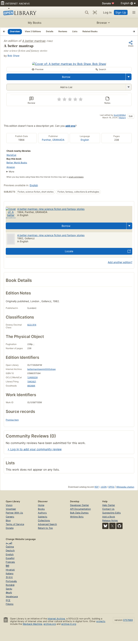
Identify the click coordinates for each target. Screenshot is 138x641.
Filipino (9, 604)
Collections (44, 520)
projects (100, 621)
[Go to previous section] (4, 31)
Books (41, 509)
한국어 (9, 577)
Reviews (62, 31)
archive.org (49, 624)
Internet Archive (56, 618)
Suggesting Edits (111, 512)
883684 (31, 385)
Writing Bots (77, 516)
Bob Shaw (13, 55)
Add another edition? (120, 262)
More (11, 171)
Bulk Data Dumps (79, 512)
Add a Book (108, 516)
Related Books (90, 31)
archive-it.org (68, 624)
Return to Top (45, 528)
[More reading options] (128, 77)
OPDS (111, 487)
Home (41, 505)
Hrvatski (10, 569)
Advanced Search (47, 524)
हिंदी (7, 566)
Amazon (10, 167)
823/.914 (31, 324)
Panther (46, 139)
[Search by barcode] (94, 12)
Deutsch (10, 550)
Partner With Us (14, 512)
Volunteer (11, 509)
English (85, 139)
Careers (10, 516)
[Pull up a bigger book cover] (69, 64)
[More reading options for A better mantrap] (128, 87)
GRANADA (58, 139)
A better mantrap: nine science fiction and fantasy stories (50, 208)
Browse (102, 22)
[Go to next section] (134, 31)
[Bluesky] (105, 526)
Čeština (10, 546)
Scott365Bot (120, 115)
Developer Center (79, 505)
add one (70, 125)
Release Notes (110, 520)
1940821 (31, 381)
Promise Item (12, 419)
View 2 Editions (33, 31)
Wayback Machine (32, 624)
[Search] (87, 12)
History (122, 117)
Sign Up (120, 12)
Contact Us (108, 509)
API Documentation (80, 509)
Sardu (9, 588)
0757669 (128, 620)
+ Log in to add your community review (35, 449)
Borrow (66, 76)
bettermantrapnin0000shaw (41, 369)
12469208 (32, 377)
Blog (8, 520)
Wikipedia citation (125, 487)
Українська (12, 596)
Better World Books (16, 162)
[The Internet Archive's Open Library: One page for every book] (19, 12)
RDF (97, 487)
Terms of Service (15, 524)
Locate (69, 251)
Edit (131, 116)
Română (10, 585)
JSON (104, 487)
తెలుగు (9, 592)
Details (49, 31)
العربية (9, 543)
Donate (108, 3)
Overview (15, 31)
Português (11, 581)
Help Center (108, 505)
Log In (107, 12)
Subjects (42, 516)
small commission (76, 177)
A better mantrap (34, 41)
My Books (34, 22)
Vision (9, 505)
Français (10, 562)
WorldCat (11, 155)
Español (10, 558)
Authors (42, 512)
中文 (8, 600)
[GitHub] (119, 526)
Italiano (9, 573)
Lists (74, 31)
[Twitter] (112, 526)
